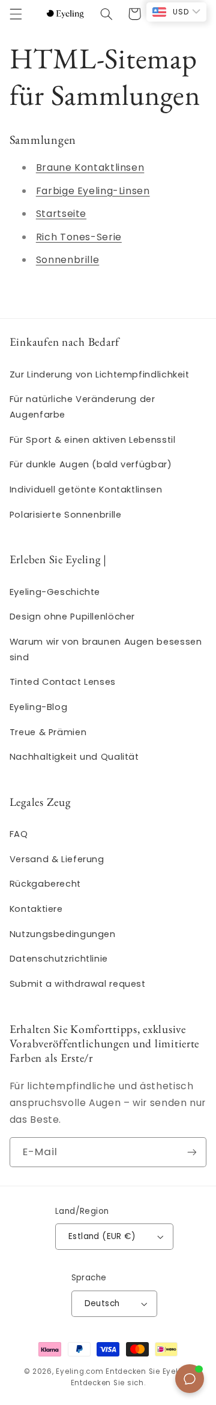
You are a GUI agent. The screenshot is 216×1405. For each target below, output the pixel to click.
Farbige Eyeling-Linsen (93, 191)
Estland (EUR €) (102, 1236)
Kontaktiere (36, 909)
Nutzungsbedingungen (63, 934)
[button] (15, 14)
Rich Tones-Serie (79, 237)
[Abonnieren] (192, 1152)
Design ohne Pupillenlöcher (72, 617)
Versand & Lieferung (57, 859)
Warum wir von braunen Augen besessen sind (106, 649)
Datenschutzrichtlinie (59, 959)
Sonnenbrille (68, 260)
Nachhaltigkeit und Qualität (74, 757)
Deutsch (102, 1303)
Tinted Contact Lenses (63, 682)
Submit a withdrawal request (78, 984)
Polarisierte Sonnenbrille (66, 515)
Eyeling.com (79, 1371)
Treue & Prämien (48, 732)
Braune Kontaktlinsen (90, 167)
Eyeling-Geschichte (55, 592)
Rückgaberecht (45, 884)
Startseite (61, 213)
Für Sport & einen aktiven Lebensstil (93, 440)
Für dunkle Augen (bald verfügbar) (91, 464)
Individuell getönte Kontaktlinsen (86, 489)
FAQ (19, 834)
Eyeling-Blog (39, 707)
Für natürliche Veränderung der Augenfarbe (82, 407)
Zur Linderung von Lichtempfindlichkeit (100, 374)
